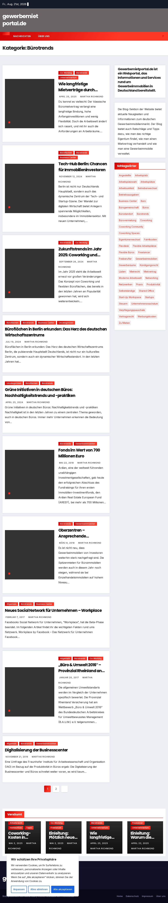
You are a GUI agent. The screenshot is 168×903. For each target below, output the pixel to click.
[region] (43, 875)
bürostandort (126, 213)
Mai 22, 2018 (66, 463)
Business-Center (128, 201)
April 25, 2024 (15, 402)
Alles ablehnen (39, 889)
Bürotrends (81, 73)
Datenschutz (132, 896)
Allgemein (11, 604)
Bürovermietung (127, 220)
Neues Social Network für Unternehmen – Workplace (53, 610)
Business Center (68, 157)
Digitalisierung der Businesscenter (36, 750)
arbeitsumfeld (126, 188)
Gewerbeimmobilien (85, 443)
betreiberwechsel (147, 188)
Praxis (139, 284)
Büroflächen (66, 152)
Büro (143, 201)
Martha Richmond (91, 96)
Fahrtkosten (150, 239)
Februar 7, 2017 (15, 617)
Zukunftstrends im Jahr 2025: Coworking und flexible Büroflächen (80, 255)
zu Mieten (124, 322)
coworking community (131, 226)
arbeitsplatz (141, 175)
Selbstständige (127, 290)
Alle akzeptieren (62, 889)
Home (120, 896)
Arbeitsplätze (148, 181)
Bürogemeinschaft (129, 207)
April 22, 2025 (140, 843)
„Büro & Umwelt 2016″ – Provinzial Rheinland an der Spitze (80, 670)
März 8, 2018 (67, 543)
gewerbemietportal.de (20, 19)
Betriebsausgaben (129, 194)
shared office (146, 290)
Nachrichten (22, 36)
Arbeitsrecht (16, 823)
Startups (149, 297)
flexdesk (124, 245)
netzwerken (125, 284)
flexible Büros (126, 252)
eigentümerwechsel (129, 239)
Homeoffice (16, 827)
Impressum (147, 896)
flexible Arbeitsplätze (144, 245)
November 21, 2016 (17, 757)
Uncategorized (66, 322)
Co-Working (66, 73)
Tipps (29, 827)
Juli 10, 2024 (14, 342)
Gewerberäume (127, 265)
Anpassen (19, 889)
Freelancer (144, 252)
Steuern (123, 303)
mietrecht (135, 271)
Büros (146, 207)
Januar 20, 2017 (69, 677)
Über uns (44, 36)
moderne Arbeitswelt (130, 278)
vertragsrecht (126, 316)
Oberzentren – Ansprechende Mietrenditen (72, 536)
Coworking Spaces (129, 233)
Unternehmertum (68, 77)
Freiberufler (125, 258)
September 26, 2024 (71, 261)
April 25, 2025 (68, 96)
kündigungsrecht (149, 265)
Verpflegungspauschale (132, 310)
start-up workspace (130, 297)
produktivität (153, 284)
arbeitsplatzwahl (128, 181)
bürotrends (143, 213)
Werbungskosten (147, 316)
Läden (122, 271)
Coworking (146, 220)
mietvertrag (150, 271)
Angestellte (125, 175)
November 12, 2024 (71, 176)
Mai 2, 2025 (16, 843)
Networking (152, 278)
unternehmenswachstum (144, 303)
